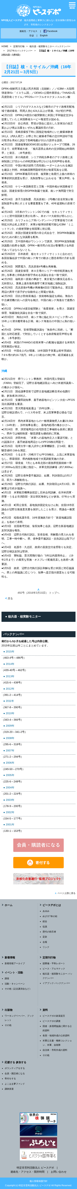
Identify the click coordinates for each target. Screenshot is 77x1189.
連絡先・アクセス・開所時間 (27, 1171)
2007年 (10, 750)
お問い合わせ (59, 1171)
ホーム (9, 905)
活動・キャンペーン (15, 983)
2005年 (10, 775)
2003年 (10, 799)
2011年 (10, 700)
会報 (45, 942)
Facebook (52, 31)
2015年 (10, 651)
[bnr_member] (38, 850)
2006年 (10, 762)
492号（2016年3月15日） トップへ (38, 591)
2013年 (10, 676)
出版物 (9, 1009)
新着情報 (10, 957)
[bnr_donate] (38, 867)
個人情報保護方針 (38, 1181)
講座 (7, 978)
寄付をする (10, 1078)
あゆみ (46, 911)
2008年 (10, 738)
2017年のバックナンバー (20, 50)
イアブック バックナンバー (56, 983)
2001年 (10, 824)
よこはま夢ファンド (15, 1084)
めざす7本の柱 (50, 916)
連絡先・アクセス (28, 31)
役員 (45, 926)
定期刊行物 (18, 46)
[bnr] (38, 883)
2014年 (10, 663)
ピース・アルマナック (54, 968)
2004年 (10, 787)
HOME (4, 46)
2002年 (10, 812)
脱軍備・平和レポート (54, 963)
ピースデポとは (52, 905)
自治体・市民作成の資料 (55, 1050)
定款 (45, 936)
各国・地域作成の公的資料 (56, 1035)
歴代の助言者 (49, 931)
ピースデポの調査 (52, 1021)
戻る (9, 598)
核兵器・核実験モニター (24, 616)
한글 (31, 35)
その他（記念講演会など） (18, 988)
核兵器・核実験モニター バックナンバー (50, 46)
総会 (45, 921)
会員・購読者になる (15, 1073)
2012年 (10, 688)
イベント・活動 (14, 972)
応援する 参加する (15, 1062)
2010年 (10, 713)
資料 (45, 1009)
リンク (46, 947)
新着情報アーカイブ (15, 963)
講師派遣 (9, 1089)
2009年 (10, 725)
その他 (8, 1025)
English (44, 35)
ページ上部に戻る (65, 893)
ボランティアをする (15, 1068)
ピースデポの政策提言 (54, 1016)
